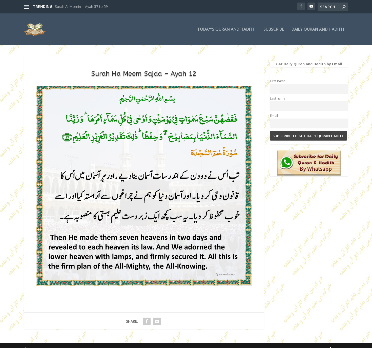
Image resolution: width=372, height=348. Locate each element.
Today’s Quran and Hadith (226, 29)
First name (278, 81)
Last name (277, 98)
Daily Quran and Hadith (318, 29)
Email (274, 115)
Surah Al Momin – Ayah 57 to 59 (81, 6)
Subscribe (273, 29)
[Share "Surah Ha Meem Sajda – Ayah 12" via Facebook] (147, 321)
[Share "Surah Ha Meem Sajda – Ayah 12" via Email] (157, 321)
